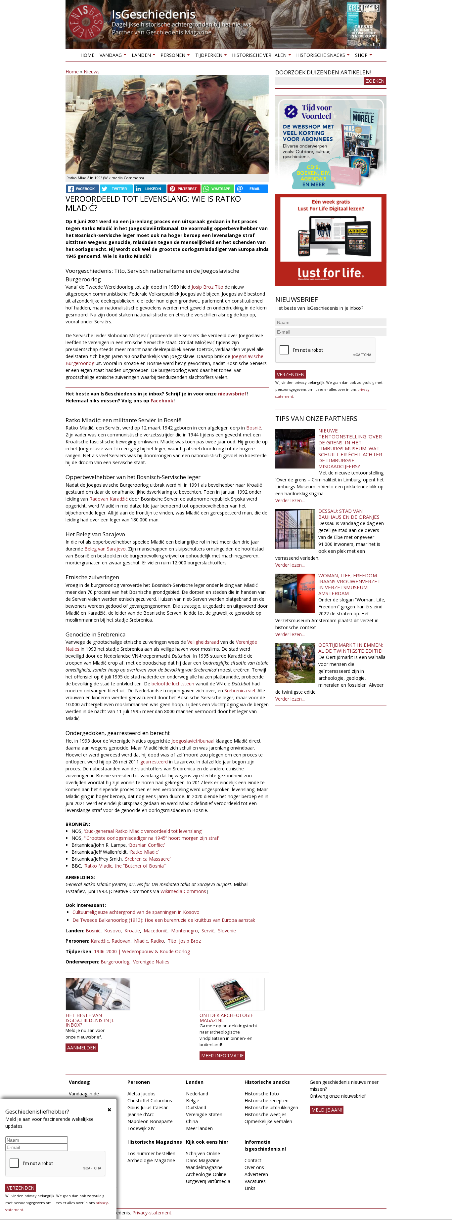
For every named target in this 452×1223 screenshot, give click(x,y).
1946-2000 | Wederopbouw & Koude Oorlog (142, 951)
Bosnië (253, 428)
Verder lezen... (290, 500)
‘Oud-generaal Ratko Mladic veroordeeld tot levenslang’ (143, 831)
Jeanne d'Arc (140, 1114)
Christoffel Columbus (149, 1100)
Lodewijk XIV (141, 1128)
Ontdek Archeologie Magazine (226, 1017)
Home (87, 55)
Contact (253, 1160)
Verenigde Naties (151, 961)
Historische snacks (319, 56)
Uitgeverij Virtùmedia (208, 1181)
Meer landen (199, 1128)
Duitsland (196, 1107)
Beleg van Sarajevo (105, 549)
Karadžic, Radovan (110, 941)
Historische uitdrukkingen (271, 1107)
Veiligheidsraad (203, 642)
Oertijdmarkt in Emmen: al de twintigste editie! (350, 647)
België (192, 1100)
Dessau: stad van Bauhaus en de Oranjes (349, 514)
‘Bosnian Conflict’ (146, 845)
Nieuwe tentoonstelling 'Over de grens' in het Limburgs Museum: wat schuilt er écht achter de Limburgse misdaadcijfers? (350, 448)
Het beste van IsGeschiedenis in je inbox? (90, 1020)
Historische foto (262, 1093)
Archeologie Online (206, 1174)
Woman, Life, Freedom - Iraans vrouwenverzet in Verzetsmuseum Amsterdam (349, 584)
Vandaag (109, 56)
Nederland (197, 1093)
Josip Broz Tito (207, 287)
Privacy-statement (151, 1212)
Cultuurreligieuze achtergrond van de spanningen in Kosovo (136, 912)
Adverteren (256, 1174)
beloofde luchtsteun (173, 683)
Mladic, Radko (149, 941)
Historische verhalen (258, 56)
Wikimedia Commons (183, 891)
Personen (171, 56)
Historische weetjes (266, 1114)
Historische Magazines (154, 1142)
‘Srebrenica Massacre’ (147, 859)
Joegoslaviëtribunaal (192, 741)
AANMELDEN (81, 1047)
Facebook (162, 400)
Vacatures (255, 1181)
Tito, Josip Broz (184, 941)
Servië (208, 930)
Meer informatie (222, 1055)
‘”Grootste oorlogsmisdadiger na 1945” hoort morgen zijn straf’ (151, 838)
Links (250, 1188)
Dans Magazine (202, 1160)
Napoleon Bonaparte (150, 1121)
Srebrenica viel (239, 690)
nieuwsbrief (232, 393)
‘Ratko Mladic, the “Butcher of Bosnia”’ (125, 866)
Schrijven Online (203, 1153)
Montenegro (184, 930)
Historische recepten (267, 1100)
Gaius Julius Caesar (147, 1107)
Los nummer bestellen (151, 1153)
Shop (359, 56)
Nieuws (92, 71)
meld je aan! (326, 1110)
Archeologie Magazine (151, 1160)
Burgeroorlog (115, 961)
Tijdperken (207, 56)
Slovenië (227, 930)
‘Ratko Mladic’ (143, 852)
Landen (140, 56)
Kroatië (132, 930)
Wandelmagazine (204, 1167)
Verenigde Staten (204, 1114)
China (192, 1121)
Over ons (254, 1167)
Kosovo (112, 930)
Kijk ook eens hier (207, 1142)
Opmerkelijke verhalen (268, 1121)
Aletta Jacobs (141, 1093)
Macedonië (155, 930)
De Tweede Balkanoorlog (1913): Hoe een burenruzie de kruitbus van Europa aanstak (163, 920)
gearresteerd (154, 761)
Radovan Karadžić (108, 499)
